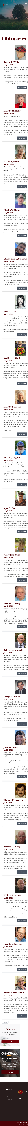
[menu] (25, 3)
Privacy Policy (21, 1124)
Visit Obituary (22, 87)
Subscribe (10, 1041)
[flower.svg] (20, 1098)
